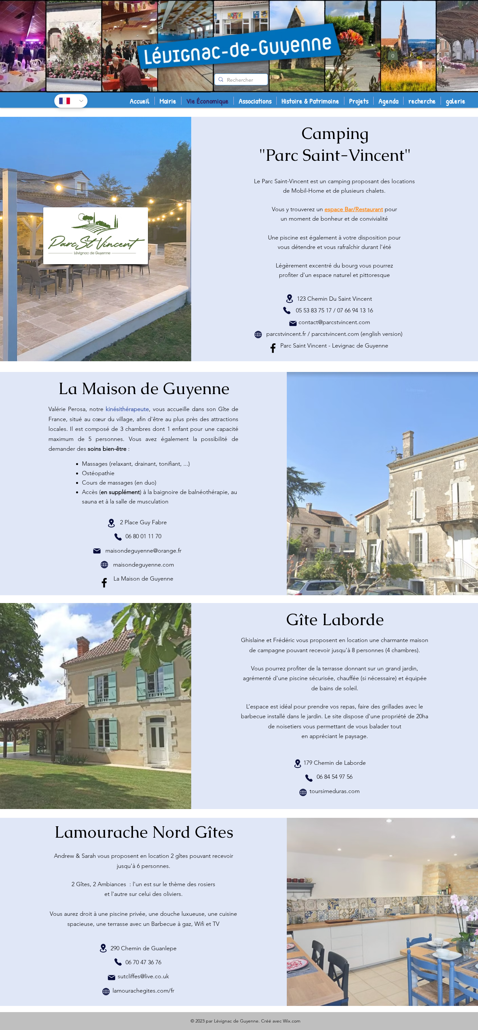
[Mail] (293, 323)
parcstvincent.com (335, 333)
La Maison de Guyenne (143, 578)
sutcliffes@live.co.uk (143, 976)
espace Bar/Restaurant (354, 209)
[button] (392, 53)
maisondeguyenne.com (143, 564)
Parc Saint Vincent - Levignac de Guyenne (334, 345)
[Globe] (258, 334)
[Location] (289, 299)
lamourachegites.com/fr (143, 990)
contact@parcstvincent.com (334, 322)
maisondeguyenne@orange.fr (143, 550)
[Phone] (287, 310)
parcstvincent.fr (286, 333)
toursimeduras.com (335, 791)
